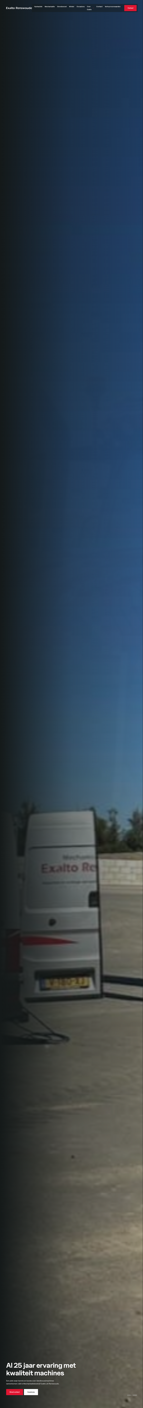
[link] (130, 8)
